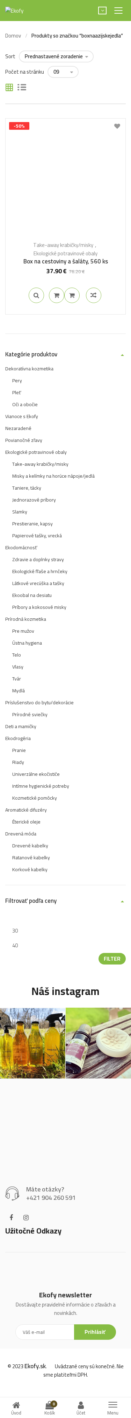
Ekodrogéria (18, 738)
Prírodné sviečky (30, 714)
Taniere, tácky (26, 487)
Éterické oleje (26, 821)
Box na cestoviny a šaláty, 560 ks (65, 261)
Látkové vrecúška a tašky (38, 583)
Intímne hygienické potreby (40, 786)
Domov (13, 36)
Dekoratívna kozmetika (29, 368)
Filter (112, 959)
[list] (21, 88)
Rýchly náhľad (36, 295)
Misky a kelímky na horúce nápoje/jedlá (53, 475)
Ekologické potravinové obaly (65, 253)
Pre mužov (23, 631)
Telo (16, 654)
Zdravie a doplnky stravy (38, 559)
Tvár (16, 678)
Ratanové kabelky (31, 857)
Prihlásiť (95, 1332)
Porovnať (72, 295)
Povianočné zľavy (23, 440)
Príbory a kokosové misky (39, 607)
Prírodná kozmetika (25, 619)
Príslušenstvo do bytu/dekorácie (39, 702)
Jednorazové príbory (34, 499)
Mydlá (18, 690)
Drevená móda (20, 833)
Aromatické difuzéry (26, 809)
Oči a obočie (25, 404)
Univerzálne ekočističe (36, 774)
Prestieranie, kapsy (32, 523)
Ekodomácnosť (21, 547)
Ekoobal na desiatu (32, 595)
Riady (18, 762)
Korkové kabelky (30, 869)
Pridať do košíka (56, 295)
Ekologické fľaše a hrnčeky (39, 571)
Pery (17, 380)
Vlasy (17, 666)
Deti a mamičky (20, 726)
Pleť (16, 392)
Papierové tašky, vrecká (37, 535)
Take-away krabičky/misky (63, 245)
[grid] (9, 88)
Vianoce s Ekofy (21, 416)
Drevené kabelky (30, 845)
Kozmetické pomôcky (34, 797)
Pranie (19, 750)
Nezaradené (18, 428)
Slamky (19, 511)
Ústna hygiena (27, 642)
